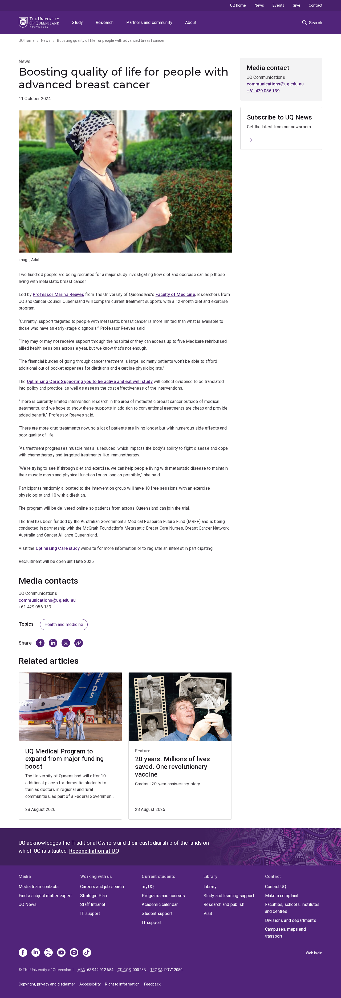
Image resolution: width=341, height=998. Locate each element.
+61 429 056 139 (263, 90)
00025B (139, 970)
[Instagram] (74, 953)
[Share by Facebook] (40, 643)
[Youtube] (61, 953)
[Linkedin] (35, 953)
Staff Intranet (92, 904)
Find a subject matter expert (45, 895)
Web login (314, 953)
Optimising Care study (58, 548)
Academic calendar (160, 904)
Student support (157, 913)
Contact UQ (275, 886)
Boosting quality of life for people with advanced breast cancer (111, 40)
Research (104, 22)
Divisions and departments (290, 920)
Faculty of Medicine (175, 294)
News (259, 5)
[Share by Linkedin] (53, 643)
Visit (208, 913)
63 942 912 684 (100, 970)
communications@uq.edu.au (47, 600)
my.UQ (148, 886)
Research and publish (224, 904)
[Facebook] (23, 953)
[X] (48, 953)
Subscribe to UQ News (279, 117)
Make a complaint (282, 895)
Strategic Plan (93, 895)
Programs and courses (163, 895)
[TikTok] (87, 953)
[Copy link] (78, 643)
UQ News (27, 904)
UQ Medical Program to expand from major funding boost (64, 759)
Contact (315, 5)
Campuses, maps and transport (285, 933)
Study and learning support (229, 895)
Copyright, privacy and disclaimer (47, 984)
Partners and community (149, 22)
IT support (90, 913)
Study (77, 22)
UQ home (238, 5)
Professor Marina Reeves (58, 294)
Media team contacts (39, 886)
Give (296, 5)
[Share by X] (66, 643)
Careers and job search (102, 886)
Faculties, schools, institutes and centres (292, 908)
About (190, 22)
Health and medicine (63, 624)
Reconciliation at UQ (94, 851)
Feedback (152, 984)
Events (278, 5)
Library (210, 886)
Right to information (122, 984)
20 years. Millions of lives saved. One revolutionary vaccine (172, 766)
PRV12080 (173, 970)
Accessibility (90, 984)
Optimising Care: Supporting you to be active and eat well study (90, 381)
